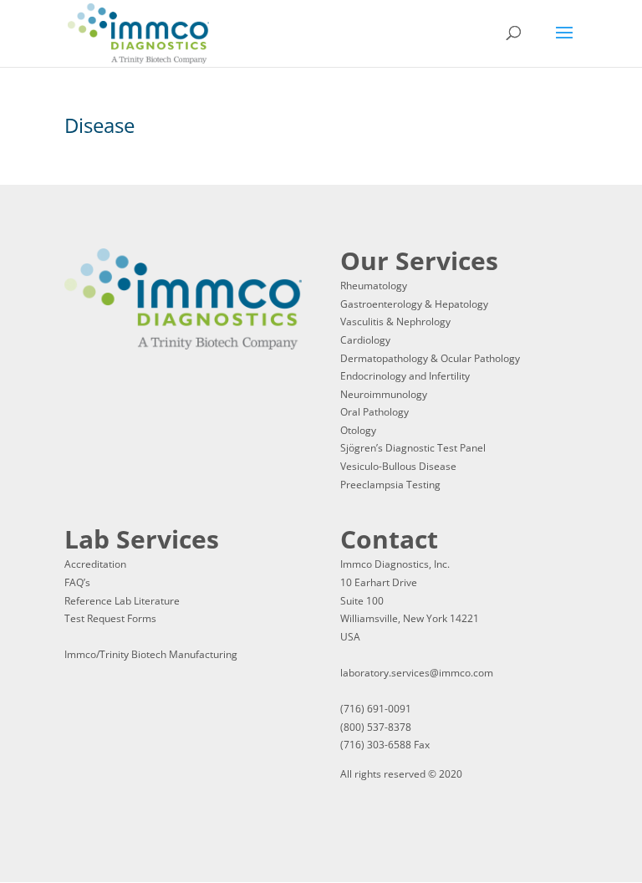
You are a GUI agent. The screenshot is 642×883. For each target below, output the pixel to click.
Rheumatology (373, 285)
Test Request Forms (110, 618)
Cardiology (365, 340)
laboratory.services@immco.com (416, 673)
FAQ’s (77, 582)
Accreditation (95, 564)
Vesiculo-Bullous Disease (398, 466)
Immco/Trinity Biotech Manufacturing (150, 654)
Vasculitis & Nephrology (395, 321)
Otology (358, 430)
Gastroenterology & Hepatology (414, 304)
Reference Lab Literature (122, 601)
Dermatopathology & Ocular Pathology (430, 358)
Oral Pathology (374, 412)
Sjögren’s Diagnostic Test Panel (413, 448)
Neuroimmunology (383, 394)
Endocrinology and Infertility (405, 376)
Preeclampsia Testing (390, 484)
